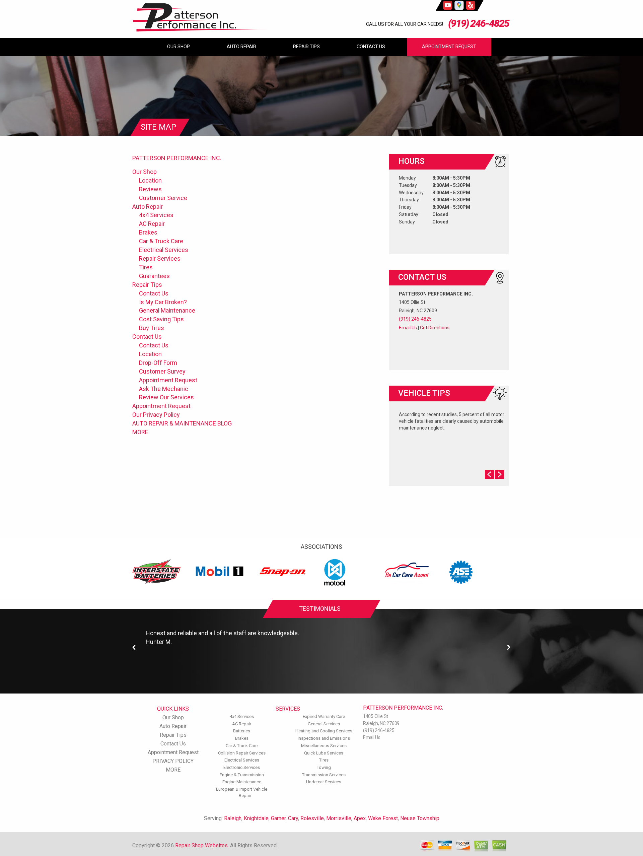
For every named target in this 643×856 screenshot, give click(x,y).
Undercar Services (323, 781)
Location (150, 180)
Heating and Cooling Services (323, 730)
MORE (140, 432)
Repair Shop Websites (201, 845)
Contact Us (371, 46)
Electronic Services (241, 767)
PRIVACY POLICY (173, 761)
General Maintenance (167, 310)
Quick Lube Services (323, 752)
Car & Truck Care (161, 241)
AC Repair (152, 223)
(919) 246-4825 (478, 23)
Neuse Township (419, 818)
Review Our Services (166, 397)
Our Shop (178, 46)
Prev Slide (489, 474)
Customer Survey (162, 371)
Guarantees (154, 275)
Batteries (241, 730)
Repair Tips (306, 46)
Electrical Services (163, 249)
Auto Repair (241, 46)
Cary (293, 818)
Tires (146, 267)
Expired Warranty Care (324, 716)
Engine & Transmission (242, 774)
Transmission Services (324, 774)
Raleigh (232, 818)
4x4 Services (156, 214)
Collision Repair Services (242, 752)
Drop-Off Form (158, 362)
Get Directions (434, 327)
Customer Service (163, 197)
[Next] (509, 647)
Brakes (148, 232)
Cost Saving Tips (161, 319)
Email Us (408, 327)
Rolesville (312, 818)
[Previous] (134, 647)
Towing (324, 767)
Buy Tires (151, 327)
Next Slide (499, 474)
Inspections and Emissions (324, 738)
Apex (360, 818)
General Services (324, 723)
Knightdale (256, 818)
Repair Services (160, 258)
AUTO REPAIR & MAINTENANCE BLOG (182, 423)
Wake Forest (383, 818)
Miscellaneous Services (324, 745)
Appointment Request (449, 46)
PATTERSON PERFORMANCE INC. (176, 157)
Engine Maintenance (241, 781)
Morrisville (338, 818)
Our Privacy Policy (156, 414)
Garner (278, 818)
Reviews (150, 189)
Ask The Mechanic (163, 388)
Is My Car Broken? (163, 302)
